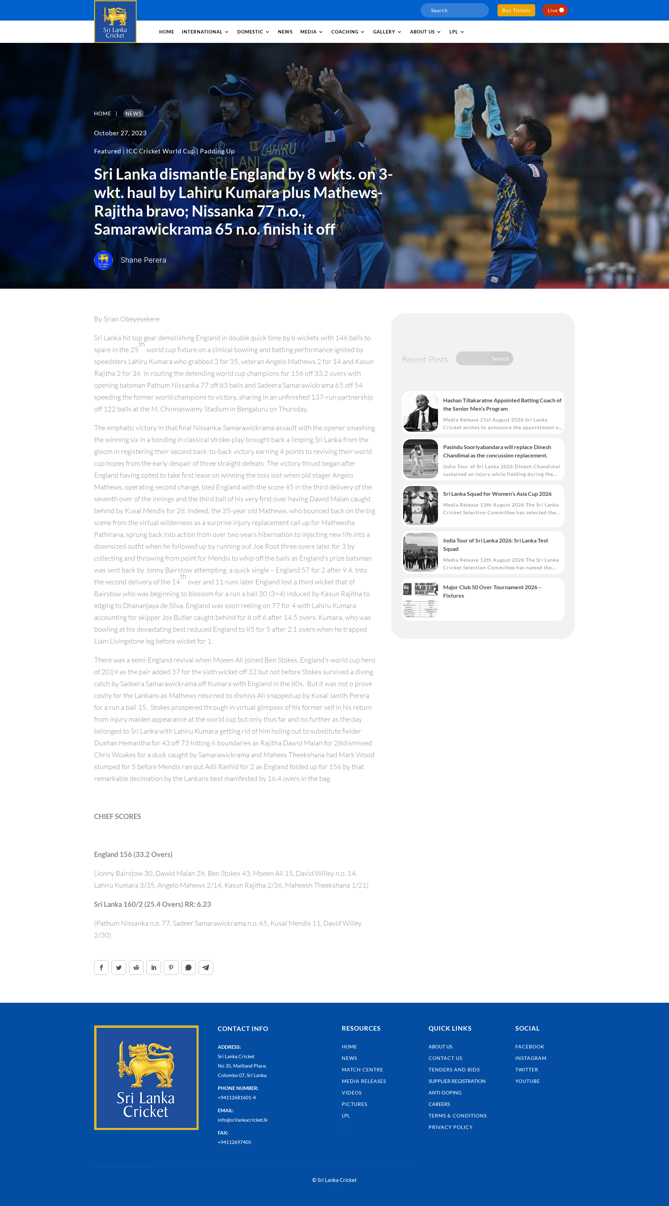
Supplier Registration (457, 1081)
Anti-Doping (445, 1092)
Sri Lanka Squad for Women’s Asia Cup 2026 (497, 493)
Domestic (250, 32)
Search (500, 358)
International (202, 32)
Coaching (345, 32)
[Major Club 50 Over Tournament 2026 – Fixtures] (420, 599)
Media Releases (364, 1081)
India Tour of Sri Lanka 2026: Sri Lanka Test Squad (495, 544)
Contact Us (445, 1058)
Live (553, 10)
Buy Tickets (516, 10)
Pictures (354, 1104)
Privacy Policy (451, 1127)
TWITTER (526, 1069)
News (285, 32)
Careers (439, 1104)
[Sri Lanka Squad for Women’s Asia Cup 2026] (420, 505)
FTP (346, 1127)
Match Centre (362, 1069)
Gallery (384, 32)
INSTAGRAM (531, 1058)
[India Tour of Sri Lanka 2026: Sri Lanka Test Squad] (420, 552)
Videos (352, 1092)
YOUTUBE (527, 1081)
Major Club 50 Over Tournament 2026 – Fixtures (492, 591)
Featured (107, 151)
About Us (440, 1046)
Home (166, 32)
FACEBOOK (530, 1046)
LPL (453, 32)
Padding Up (217, 151)
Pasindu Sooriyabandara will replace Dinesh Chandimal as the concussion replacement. (497, 450)
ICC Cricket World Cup (160, 151)
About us (422, 32)
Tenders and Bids (454, 1069)
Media (308, 32)
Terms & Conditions (458, 1115)
